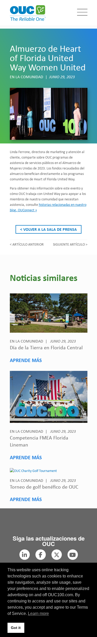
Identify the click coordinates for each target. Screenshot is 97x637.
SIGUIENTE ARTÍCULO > (70, 244)
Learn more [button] (38, 613)
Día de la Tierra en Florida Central (46, 347)
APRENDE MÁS (26, 360)
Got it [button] (16, 628)
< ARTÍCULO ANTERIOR (27, 244)
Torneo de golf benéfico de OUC (44, 486)
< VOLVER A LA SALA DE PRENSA (48, 229)
